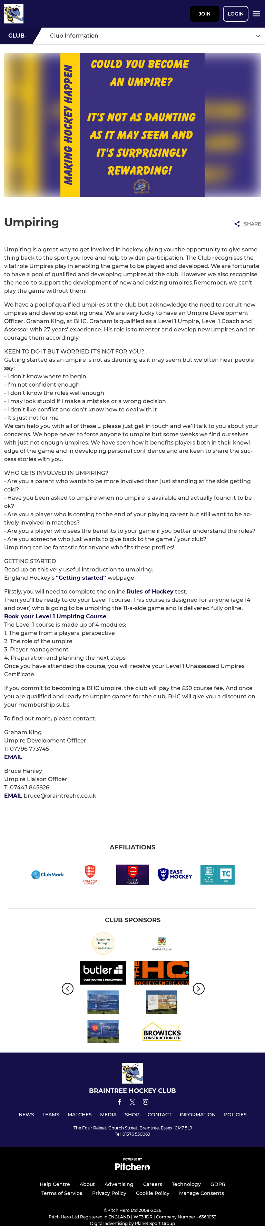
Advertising (119, 1184)
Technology (186, 1184)
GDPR (217, 1184)
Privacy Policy (109, 1193)
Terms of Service (61, 1193)
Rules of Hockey (150, 591)
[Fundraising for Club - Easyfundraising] (103, 945)
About (87, 1184)
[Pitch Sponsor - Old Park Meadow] (161, 1003)
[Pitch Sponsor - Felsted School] (103, 1033)
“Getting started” (82, 578)
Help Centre (55, 1184)
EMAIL (13, 757)
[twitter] (132, 1103)
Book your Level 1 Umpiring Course (55, 616)
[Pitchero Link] (132, 1168)
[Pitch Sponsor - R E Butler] (103, 974)
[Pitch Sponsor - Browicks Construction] (161, 1033)
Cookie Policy (152, 1193)
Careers (152, 1184)
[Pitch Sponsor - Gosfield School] (161, 945)
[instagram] (145, 1103)
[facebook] (119, 1103)
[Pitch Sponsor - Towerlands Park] (103, 1003)
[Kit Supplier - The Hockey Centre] (161, 974)
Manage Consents (201, 1193)
